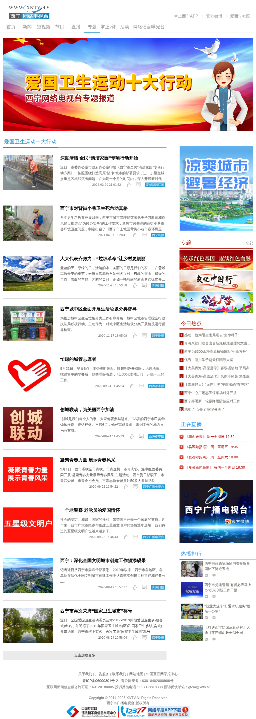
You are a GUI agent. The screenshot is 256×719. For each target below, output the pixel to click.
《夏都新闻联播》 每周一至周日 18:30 (215, 467)
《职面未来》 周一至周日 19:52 (209, 437)
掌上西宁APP (186, 16)
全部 (249, 243)
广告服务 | (103, 674)
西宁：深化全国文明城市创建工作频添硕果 (103, 560)
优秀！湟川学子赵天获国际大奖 (208, 360)
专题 (92, 26)
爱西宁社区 (240, 16)
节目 (59, 26)
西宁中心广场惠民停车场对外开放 (210, 393)
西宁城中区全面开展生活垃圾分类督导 (98, 308)
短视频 (43, 26)
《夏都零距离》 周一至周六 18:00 (211, 457)
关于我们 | (86, 674)
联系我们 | (120, 674)
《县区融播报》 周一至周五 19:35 (211, 447)
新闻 (27, 26)
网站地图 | (137, 674)
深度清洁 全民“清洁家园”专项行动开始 (99, 157)
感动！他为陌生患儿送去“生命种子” (211, 335)
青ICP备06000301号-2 (101, 681)
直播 (76, 26)
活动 (124, 26)
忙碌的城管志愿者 (78, 359)
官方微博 (214, 16)
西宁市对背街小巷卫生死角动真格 (94, 208)
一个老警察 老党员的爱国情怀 (90, 510)
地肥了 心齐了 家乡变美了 (204, 409)
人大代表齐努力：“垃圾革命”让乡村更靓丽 (103, 258)
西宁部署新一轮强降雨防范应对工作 (212, 401)
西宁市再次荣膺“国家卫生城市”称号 (96, 610)
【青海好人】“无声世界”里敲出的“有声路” (216, 385)
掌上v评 (108, 26)
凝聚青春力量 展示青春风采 (88, 459)
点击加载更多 (84, 655)
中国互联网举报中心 (162, 674)
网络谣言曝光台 (149, 26)
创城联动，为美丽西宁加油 (87, 409)
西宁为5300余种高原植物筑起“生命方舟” (215, 351)
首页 (11, 26)
